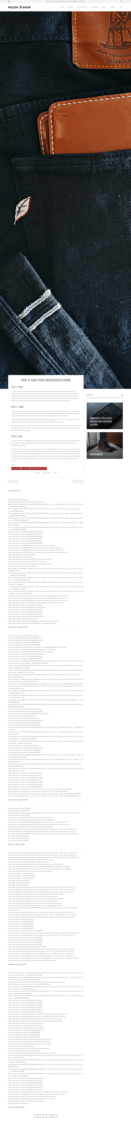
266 (52, 1116)
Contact (112, 7)
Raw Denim (16, 468)
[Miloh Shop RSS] (122, 395)
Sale (104, 7)
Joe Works (95, 7)
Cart (121, 7)
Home (62, 7)
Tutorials (26, 468)
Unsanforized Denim (39, 468)
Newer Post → (78, 481)
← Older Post (13, 481)
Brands (70, 7)
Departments (82, 7)
